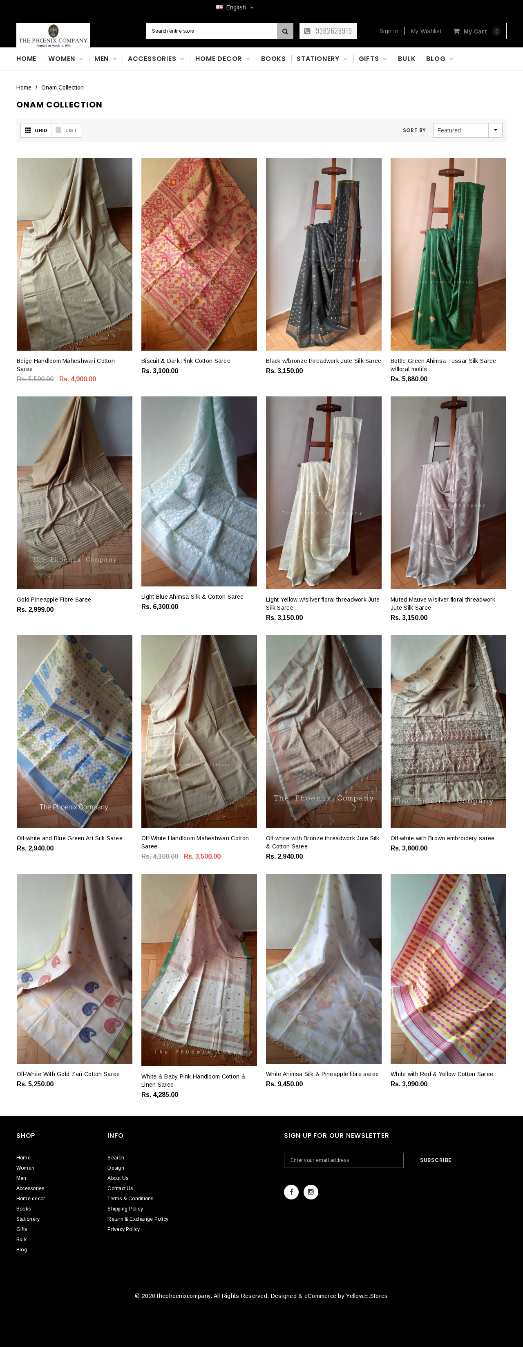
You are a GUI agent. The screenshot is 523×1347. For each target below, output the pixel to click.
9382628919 (333, 30)
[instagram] (311, 1192)
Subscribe (435, 1160)
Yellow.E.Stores (367, 1296)
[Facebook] (291, 1192)
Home (23, 87)
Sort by (414, 130)
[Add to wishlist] (29, 368)
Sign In (389, 31)
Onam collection (62, 87)
